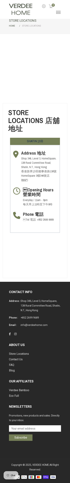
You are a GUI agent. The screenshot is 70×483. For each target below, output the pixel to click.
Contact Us (16, 359)
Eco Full (14, 395)
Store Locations (19, 353)
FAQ (11, 365)
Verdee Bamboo (19, 390)
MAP (24, 180)
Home (12, 26)
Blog (12, 370)
